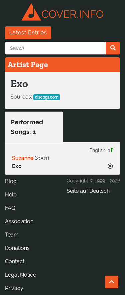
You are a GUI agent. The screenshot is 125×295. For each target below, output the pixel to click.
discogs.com (46, 97)
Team (12, 235)
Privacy (14, 288)
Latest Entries (28, 32)
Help (11, 194)
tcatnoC (14, 261)
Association (19, 221)
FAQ (10, 208)
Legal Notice (20, 275)
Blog (11, 181)
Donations (17, 248)
